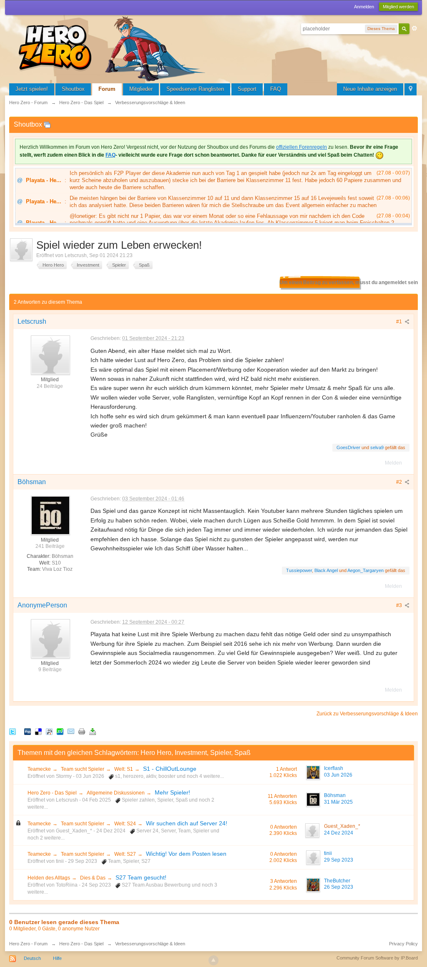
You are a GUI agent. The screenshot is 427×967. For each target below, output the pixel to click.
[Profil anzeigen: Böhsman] (50, 515)
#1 (399, 322)
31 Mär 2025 (338, 802)
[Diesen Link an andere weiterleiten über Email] (71, 731)
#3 (399, 605)
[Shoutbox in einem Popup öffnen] (47, 124)
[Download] (92, 731)
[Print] (81, 731)
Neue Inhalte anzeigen (370, 89)
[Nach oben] (213, 960)
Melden (393, 463)
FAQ (275, 89)
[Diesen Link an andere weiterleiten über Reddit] (49, 731)
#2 (399, 482)
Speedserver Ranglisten (195, 89)
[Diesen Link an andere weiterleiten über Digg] (27, 731)
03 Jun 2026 (338, 775)
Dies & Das (92, 878)
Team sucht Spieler (82, 769)
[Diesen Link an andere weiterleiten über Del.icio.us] (38, 731)
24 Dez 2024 (338, 833)
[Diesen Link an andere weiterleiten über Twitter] (12, 731)
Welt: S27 (125, 854)
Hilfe (57, 958)
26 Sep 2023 (338, 887)
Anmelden (364, 6)
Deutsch (32, 958)
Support (247, 89)
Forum (107, 89)
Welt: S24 (125, 824)
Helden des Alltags (49, 878)
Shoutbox (73, 89)
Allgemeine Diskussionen (116, 793)
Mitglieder (141, 89)
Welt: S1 (123, 769)
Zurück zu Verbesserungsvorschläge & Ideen (367, 714)
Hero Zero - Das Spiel (52, 793)
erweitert (414, 28)
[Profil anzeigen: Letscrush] (50, 354)
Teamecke (39, 769)
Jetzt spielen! (31, 89)
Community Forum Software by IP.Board (377, 957)
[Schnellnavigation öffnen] (410, 89)
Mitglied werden (398, 6)
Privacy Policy (403, 943)
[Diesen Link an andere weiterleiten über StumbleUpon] (60, 731)
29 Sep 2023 (338, 860)
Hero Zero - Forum (28, 943)
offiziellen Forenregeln (301, 147)
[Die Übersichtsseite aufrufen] (113, 48)
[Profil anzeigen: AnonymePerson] (50, 638)
